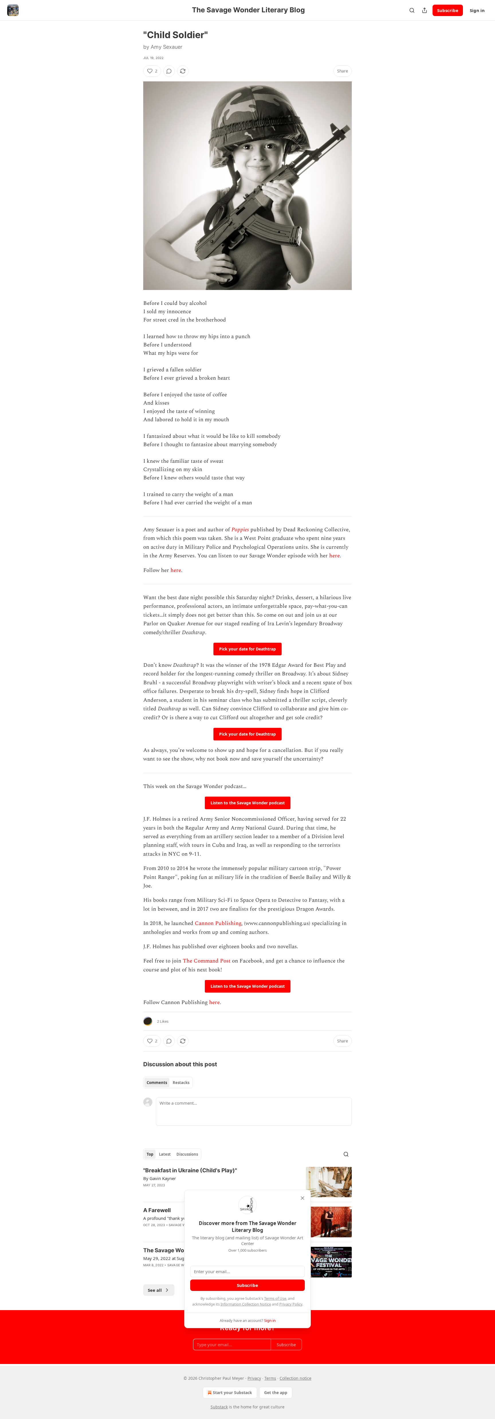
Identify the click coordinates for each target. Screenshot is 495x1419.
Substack (219, 1407)
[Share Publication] (424, 10)
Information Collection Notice (246, 1304)
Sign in (477, 10)
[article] (247, 1182)
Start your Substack (232, 1392)
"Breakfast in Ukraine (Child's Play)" (190, 1170)
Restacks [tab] (181, 1082)
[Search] (412, 10)
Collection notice (295, 1378)
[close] (302, 1198)
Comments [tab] (157, 1082)
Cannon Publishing (218, 923)
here (334, 556)
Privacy (254, 1378)
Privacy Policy (290, 1304)
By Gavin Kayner (159, 1178)
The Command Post (207, 961)
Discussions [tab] (187, 1154)
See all (155, 1290)
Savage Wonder (183, 1225)
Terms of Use (275, 1298)
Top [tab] (150, 1154)
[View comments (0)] (169, 71)
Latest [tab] (165, 1154)
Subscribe (447, 10)
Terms (270, 1378)
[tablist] (168, 1082)
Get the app (275, 1392)
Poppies (240, 530)
